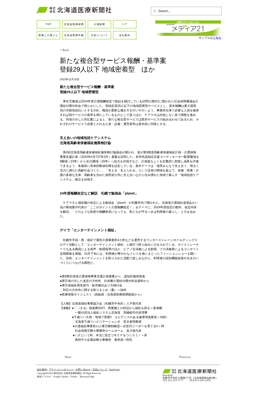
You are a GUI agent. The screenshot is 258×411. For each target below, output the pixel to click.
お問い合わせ (83, 369)
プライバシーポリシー (61, 369)
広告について (100, 369)
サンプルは (206, 37)
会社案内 (42, 369)
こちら (217, 37)
